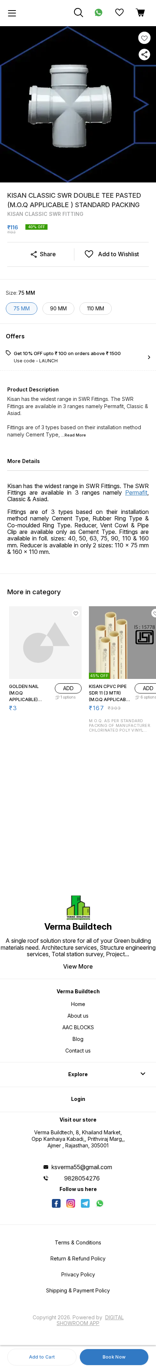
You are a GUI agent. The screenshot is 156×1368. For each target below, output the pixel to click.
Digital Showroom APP (90, 1320)
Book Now (114, 1357)
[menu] (12, 13)
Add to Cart (42, 1357)
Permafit (136, 492)
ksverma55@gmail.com (82, 1167)
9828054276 (82, 1178)
